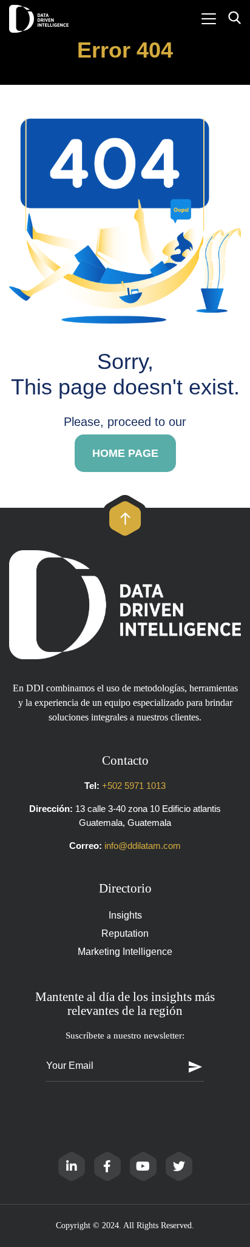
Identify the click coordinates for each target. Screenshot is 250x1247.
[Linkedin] (71, 1166)
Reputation (125, 933)
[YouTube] (143, 1166)
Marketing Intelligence (125, 951)
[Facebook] (107, 1166)
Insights (125, 915)
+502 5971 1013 (134, 785)
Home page (125, 453)
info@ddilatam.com (142, 845)
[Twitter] (179, 1166)
